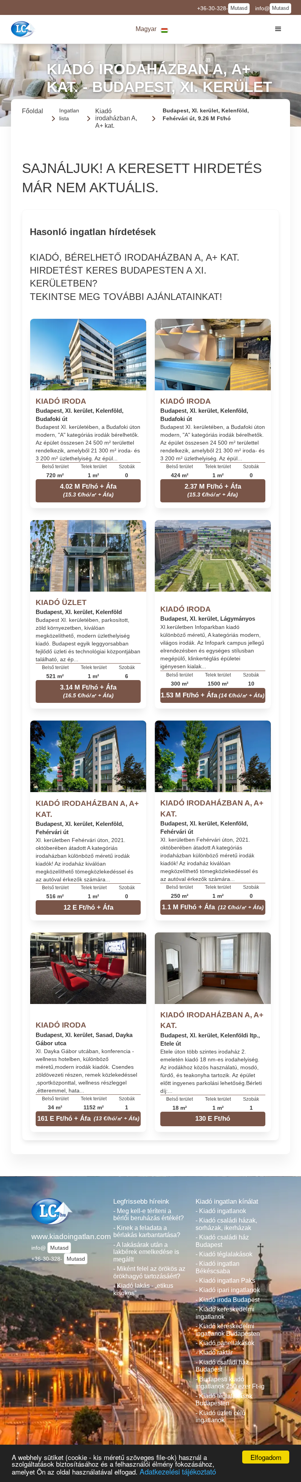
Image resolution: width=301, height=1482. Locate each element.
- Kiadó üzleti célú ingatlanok (220, 1417)
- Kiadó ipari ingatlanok (228, 1290)
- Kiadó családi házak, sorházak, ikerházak (226, 1224)
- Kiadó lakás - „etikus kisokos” (143, 1289)
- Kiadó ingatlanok (221, 1211)
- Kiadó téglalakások (224, 1254)
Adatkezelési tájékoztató (178, 1471)
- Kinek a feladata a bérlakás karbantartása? (146, 1232)
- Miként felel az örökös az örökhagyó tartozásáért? (149, 1272)
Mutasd (238, 8)
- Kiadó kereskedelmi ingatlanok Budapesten (228, 1330)
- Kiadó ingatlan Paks (225, 1280)
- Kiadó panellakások (225, 1343)
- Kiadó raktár (214, 1352)
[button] (152, 29)
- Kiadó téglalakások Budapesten (224, 1400)
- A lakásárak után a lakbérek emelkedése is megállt (146, 1252)
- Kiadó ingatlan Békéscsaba (217, 1267)
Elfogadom (265, 1457)
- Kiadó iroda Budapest (227, 1299)
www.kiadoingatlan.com (68, 1236)
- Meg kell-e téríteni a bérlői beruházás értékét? (148, 1215)
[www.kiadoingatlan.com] (24, 29)
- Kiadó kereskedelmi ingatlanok (225, 1313)
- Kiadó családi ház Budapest (222, 1241)
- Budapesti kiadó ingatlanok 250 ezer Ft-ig (230, 1383)
